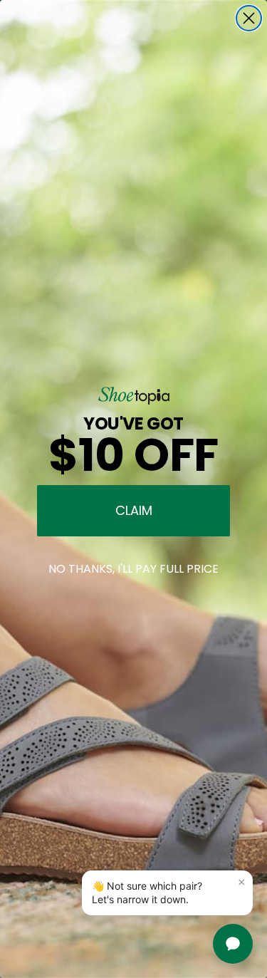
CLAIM (133, 510)
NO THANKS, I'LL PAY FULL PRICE (133, 569)
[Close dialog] (248, 18)
